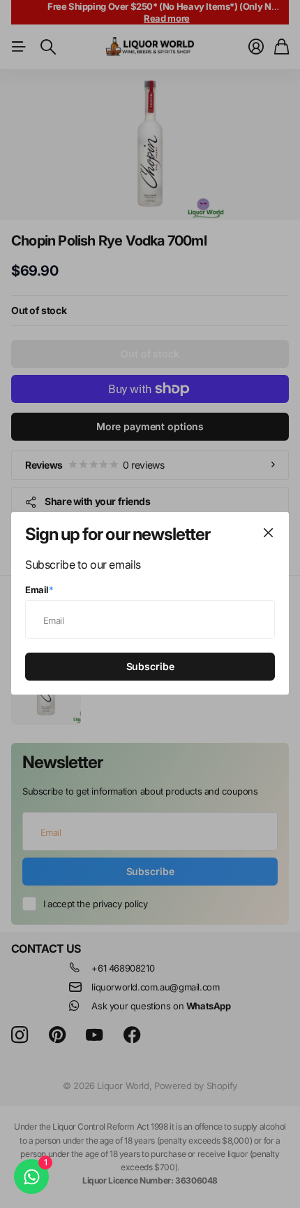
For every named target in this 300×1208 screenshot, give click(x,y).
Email (39, 590)
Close (268, 533)
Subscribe (150, 667)
